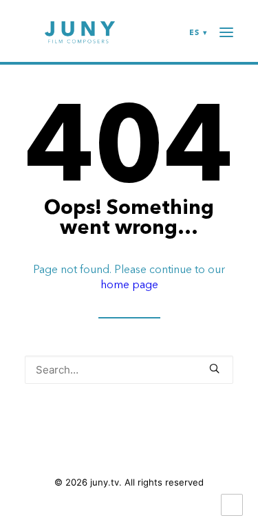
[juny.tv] (80, 32)
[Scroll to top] (232, 503)
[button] (214, 368)
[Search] (129, 370)
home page (129, 284)
